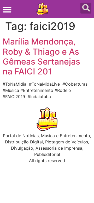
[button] (7, 9)
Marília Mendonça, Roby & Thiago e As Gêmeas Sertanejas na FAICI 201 (41, 56)
